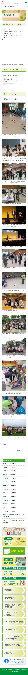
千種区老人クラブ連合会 (10, 463)
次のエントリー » (21, 450)
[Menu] (26, 3)
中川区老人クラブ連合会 (10, 496)
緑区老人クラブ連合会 (9, 511)
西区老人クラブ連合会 (9, 474)
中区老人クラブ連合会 (9, 481)
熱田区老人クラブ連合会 (10, 492)
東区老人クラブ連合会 (9, 467)
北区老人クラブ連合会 (9, 471)
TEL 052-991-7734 (7, 6)
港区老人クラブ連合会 (13, 24)
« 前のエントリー (6, 444)
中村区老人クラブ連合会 (10, 478)
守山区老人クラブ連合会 (10, 507)
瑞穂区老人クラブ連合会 (10, 489)
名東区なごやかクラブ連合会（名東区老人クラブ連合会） (14, 515)
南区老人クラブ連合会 (9, 503)
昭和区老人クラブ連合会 (10, 485)
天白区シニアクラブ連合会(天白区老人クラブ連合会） (14, 521)
